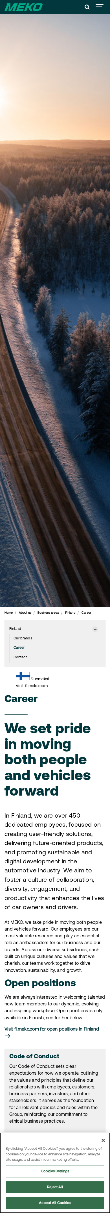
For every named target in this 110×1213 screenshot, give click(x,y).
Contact (20, 657)
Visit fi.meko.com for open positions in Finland (52, 1029)
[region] (55, 1173)
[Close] (103, 1140)
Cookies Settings (55, 1171)
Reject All (55, 1187)
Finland (15, 629)
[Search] (87, 7)
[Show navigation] (99, 7)
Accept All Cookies (55, 1203)
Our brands (23, 638)
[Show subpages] (95, 629)
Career (19, 648)
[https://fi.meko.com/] (23, 679)
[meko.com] (24, 7)
